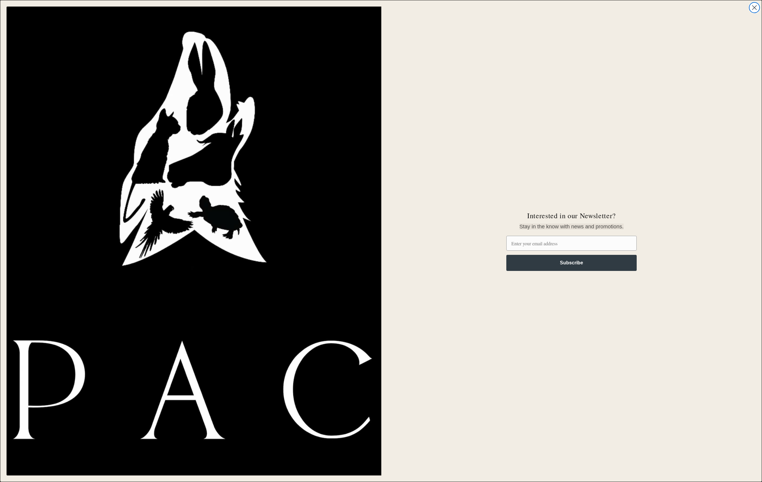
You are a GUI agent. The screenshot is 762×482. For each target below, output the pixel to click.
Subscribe (571, 262)
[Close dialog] (754, 7)
